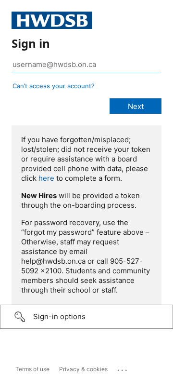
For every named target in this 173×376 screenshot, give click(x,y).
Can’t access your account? (53, 86)
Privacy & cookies (83, 369)
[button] (86, 316)
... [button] (123, 368)
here (46, 178)
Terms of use (32, 369)
